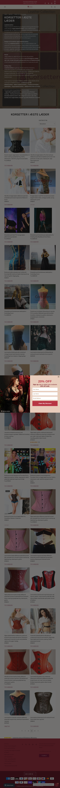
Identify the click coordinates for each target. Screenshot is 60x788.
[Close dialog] (58, 377)
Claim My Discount (45, 403)
